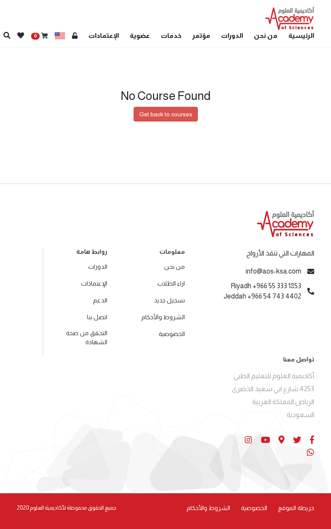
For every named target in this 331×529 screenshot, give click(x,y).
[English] (60, 36)
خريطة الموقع (296, 507)
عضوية (140, 35)
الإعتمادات (103, 35)
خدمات (171, 35)
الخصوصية (172, 333)
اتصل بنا (97, 317)
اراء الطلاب (171, 283)
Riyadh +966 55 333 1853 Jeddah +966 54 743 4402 (262, 291)
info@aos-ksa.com (273, 271)
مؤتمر (201, 35)
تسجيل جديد (169, 300)
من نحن (266, 35)
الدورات (232, 35)
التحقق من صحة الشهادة (86, 337)
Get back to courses (165, 114)
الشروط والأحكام (163, 317)
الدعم (100, 300)
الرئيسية (301, 35)
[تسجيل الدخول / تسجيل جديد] (75, 36)
